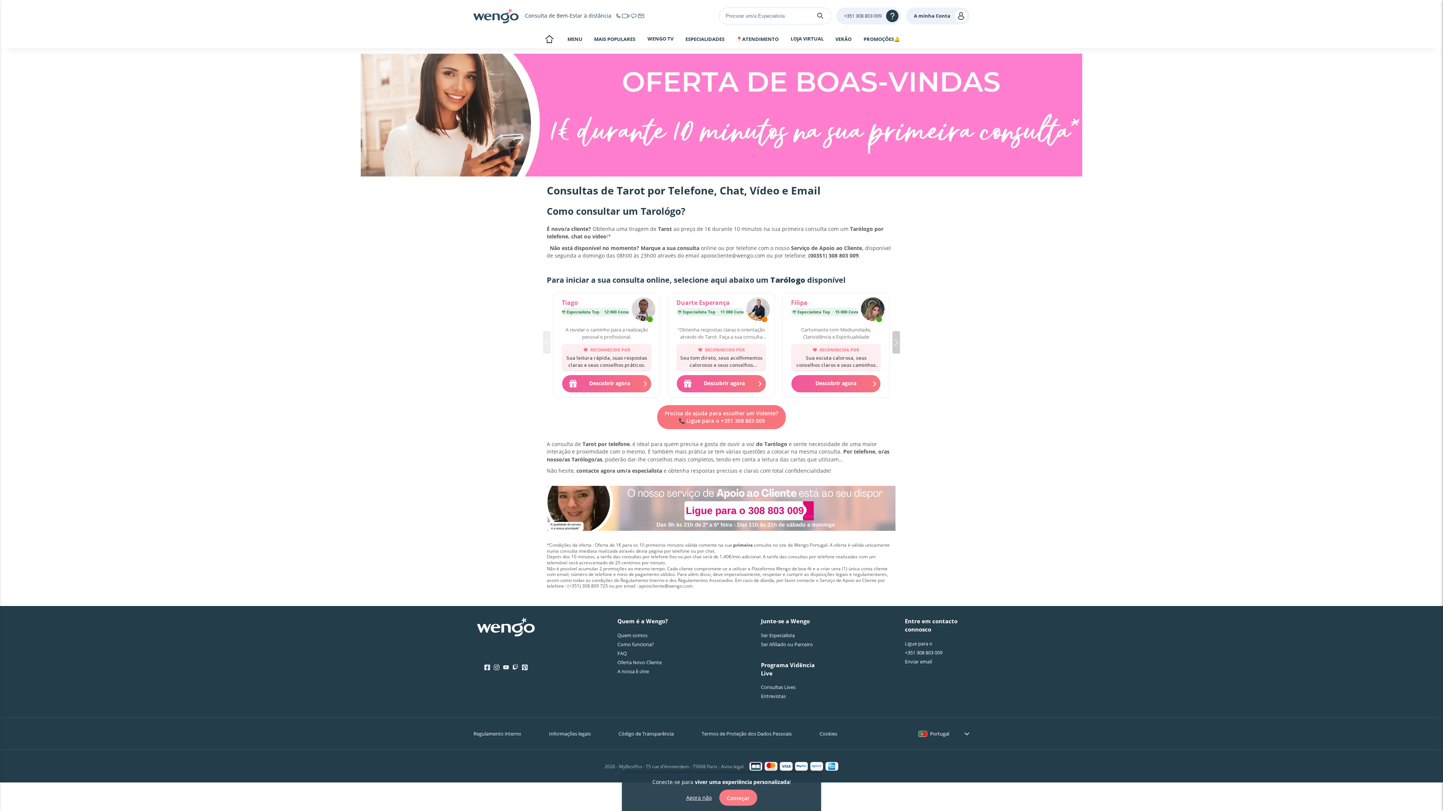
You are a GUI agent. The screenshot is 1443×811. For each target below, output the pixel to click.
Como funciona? (635, 644)
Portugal (939, 733)
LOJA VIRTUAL (807, 38)
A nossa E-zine (633, 671)
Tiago (570, 302)
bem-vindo (549, 39)
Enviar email (918, 661)
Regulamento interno (497, 733)
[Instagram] (496, 667)
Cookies (828, 733)
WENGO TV (660, 38)
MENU (574, 39)
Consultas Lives (778, 687)
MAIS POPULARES (614, 39)
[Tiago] (643, 310)
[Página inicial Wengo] (506, 627)
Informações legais (570, 733)
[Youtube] (506, 667)
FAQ (622, 653)
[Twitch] (515, 667)
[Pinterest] (525, 667)
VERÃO (843, 39)
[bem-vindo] (496, 15)
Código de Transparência (646, 733)
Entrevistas (773, 696)
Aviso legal (732, 766)
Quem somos (632, 635)
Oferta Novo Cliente (639, 662)
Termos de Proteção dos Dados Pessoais (747, 733)
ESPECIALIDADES (705, 39)
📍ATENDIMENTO (757, 39)
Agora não (699, 796)
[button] (896, 342)
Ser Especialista (778, 635)
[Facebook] (487, 667)
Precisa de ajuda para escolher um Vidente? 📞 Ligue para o (721, 417)
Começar (738, 797)
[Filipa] (873, 310)
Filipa (799, 302)
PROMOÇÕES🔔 (882, 39)
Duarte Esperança (703, 302)
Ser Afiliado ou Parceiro (787, 644)
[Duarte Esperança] (758, 310)
